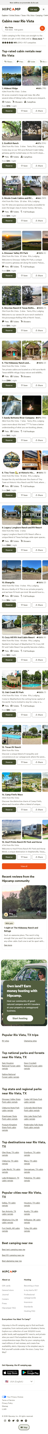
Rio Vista (30, 15)
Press (4, 1303)
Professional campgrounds (30, 1296)
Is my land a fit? (30, 1290)
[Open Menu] (43, 9)
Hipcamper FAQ (9, 1307)
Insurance (28, 1302)
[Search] (42, 28)
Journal (5, 1294)
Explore (5, 15)
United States (14, 15)
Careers (5, 1298)
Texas (23, 15)
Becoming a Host (31, 1285)
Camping (39, 15)
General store (8, 1290)
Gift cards (6, 1285)
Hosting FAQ (29, 1310)
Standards (28, 1306)
